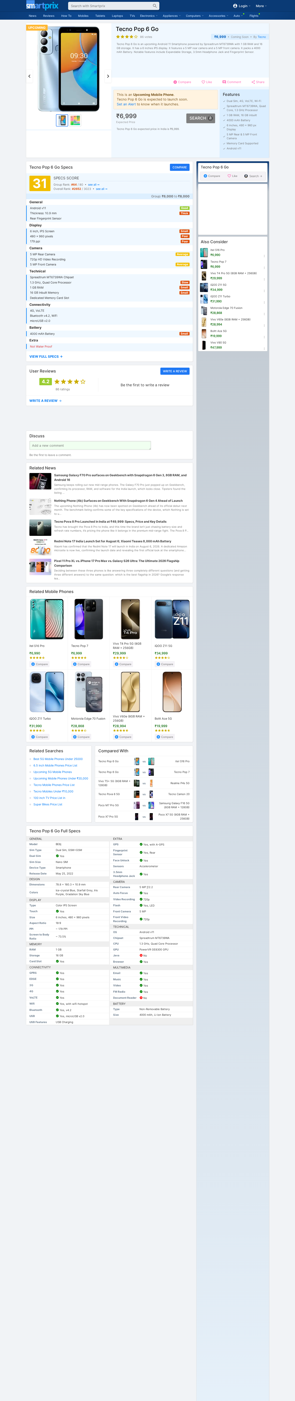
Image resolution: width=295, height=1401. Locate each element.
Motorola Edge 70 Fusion (88, 718)
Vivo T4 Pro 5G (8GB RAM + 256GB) (127, 646)
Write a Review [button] (175, 371)
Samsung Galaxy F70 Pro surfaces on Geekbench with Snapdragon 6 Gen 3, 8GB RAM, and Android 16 (120, 477)
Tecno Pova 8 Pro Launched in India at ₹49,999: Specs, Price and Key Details (110, 521)
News (32, 15)
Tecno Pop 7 (79, 646)
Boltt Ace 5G (163, 718)
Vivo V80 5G (218, 342)
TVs (132, 15)
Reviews (49, 15)
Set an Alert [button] (126, 104)
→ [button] (45, 401)
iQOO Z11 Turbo (40, 718)
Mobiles (83, 15)
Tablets (100, 15)
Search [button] (198, 118)
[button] (109, 356)
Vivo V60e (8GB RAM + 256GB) (129, 718)
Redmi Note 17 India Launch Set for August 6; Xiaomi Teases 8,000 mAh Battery (112, 541)
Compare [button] (179, 167)
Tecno (262, 37)
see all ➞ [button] (93, 184)
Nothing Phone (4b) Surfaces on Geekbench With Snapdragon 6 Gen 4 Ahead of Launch (118, 501)
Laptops (117, 15)
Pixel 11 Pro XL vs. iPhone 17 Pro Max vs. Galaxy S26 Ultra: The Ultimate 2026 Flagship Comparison (116, 563)
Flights (254, 15)
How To (66, 15)
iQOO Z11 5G (163, 646)
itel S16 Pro (37, 646)
